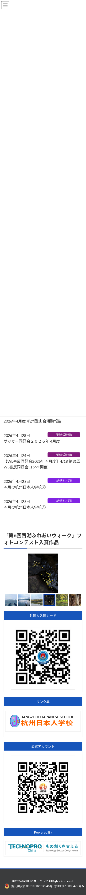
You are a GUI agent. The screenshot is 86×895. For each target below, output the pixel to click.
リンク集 (43, 702)
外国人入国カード (43, 616)
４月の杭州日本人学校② (25, 487)
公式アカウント (43, 746)
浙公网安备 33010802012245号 (32, 886)
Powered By (43, 832)
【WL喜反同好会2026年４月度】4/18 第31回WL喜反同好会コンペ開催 (42, 464)
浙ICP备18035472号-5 (69, 886)
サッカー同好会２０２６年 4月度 (32, 441)
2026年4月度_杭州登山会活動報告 (33, 421)
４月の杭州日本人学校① (25, 507)
